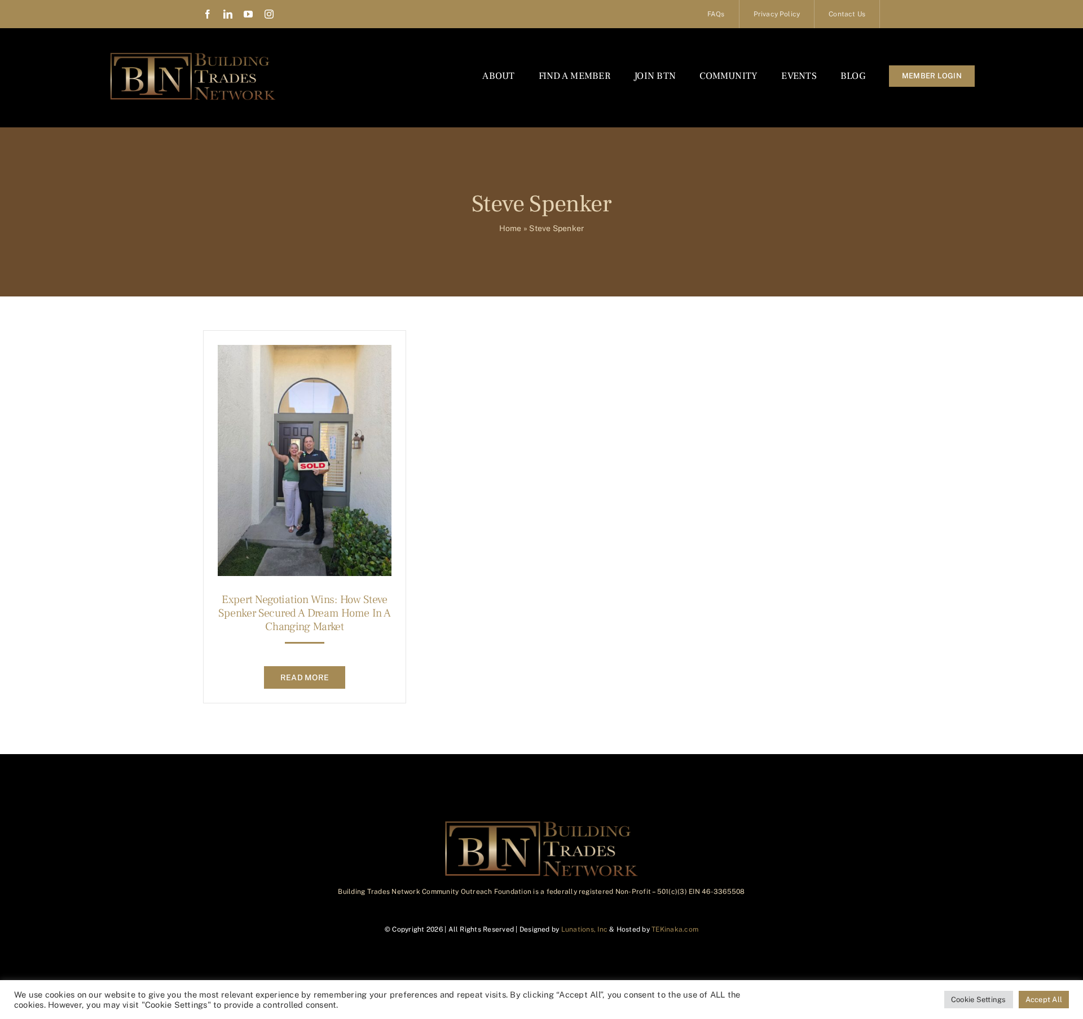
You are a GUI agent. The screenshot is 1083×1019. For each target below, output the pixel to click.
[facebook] (207, 14)
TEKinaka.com (674, 929)
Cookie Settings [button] (978, 999)
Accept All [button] (1043, 999)
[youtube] (248, 14)
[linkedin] (227, 14)
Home (510, 228)
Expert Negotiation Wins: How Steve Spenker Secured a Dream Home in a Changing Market (304, 613)
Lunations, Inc (584, 929)
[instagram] (269, 14)
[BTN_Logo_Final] (193, 55)
